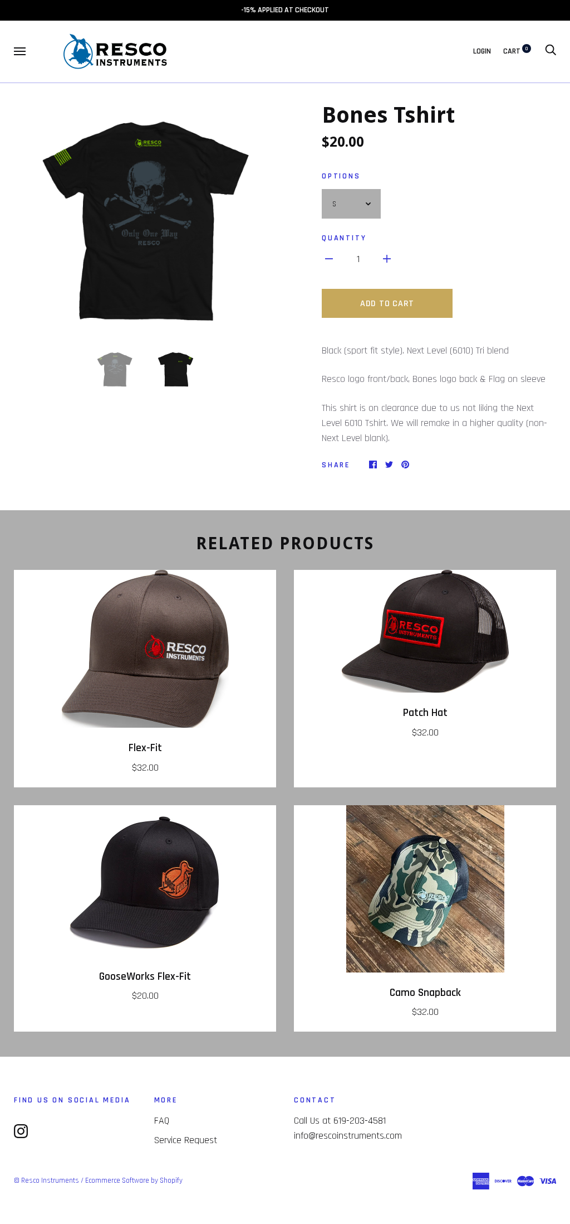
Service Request (185, 1140)
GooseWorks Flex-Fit (145, 977)
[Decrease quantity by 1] (329, 258)
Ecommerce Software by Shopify (134, 1180)
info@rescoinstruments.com (348, 1135)
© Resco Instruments (46, 1180)
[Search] (550, 51)
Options (341, 176)
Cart (515, 51)
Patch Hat (425, 713)
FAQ (161, 1120)
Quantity (344, 238)
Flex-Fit (145, 748)
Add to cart (387, 303)
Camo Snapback (425, 993)
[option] (145, 217)
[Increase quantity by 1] (387, 258)
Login (482, 51)
